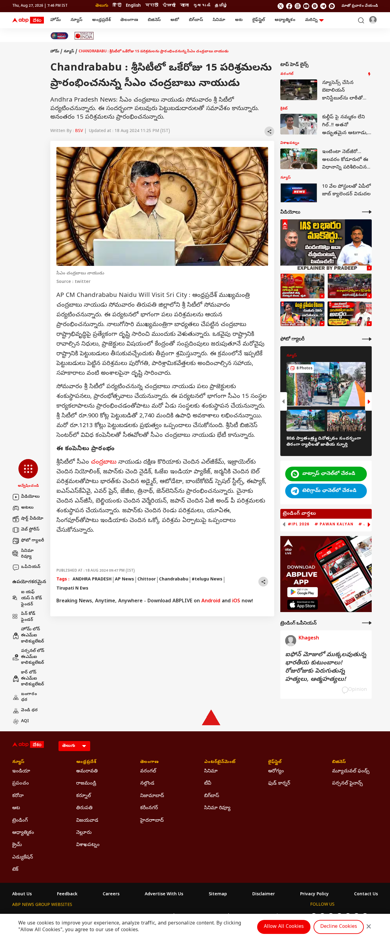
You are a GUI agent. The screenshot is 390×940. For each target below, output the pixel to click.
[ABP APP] (302, 592)
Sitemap (218, 895)
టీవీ (207, 783)
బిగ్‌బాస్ (196, 20)
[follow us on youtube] (306, 6)
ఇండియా (21, 771)
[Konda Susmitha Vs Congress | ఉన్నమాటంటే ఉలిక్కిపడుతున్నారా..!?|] (302, 313)
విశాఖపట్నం (88, 845)
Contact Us (366, 895)
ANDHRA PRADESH (92, 580)
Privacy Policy (314, 895)
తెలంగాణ (129, 20)
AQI (25, 721)
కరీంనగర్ (149, 808)
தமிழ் (221, 6)
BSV (79, 131)
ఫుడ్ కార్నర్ (279, 783)
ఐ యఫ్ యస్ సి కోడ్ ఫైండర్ (31, 598)
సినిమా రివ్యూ (27, 554)
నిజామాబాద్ (152, 796)
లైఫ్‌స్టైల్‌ (258, 20)
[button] (28, 474)
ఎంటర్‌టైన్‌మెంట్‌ (220, 762)
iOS (236, 601)
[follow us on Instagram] (314, 6)
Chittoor (146, 580)
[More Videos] (367, 212)
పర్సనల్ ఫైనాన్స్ (347, 783)
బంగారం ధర (29, 697)
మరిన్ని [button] (311, 20)
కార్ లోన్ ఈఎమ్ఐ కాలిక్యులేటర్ (32, 679)
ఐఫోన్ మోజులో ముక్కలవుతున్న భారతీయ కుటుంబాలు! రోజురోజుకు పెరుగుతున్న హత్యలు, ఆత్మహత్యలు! (325, 667)
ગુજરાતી (201, 6)
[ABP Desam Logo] (28, 20)
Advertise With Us (164, 895)
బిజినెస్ (154, 20)
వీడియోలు (30, 497)
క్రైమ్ (17, 845)
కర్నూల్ (83, 796)
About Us (22, 895)
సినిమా (219, 20)
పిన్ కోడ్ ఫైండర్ (28, 617)
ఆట (239, 20)
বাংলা (184, 6)
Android (210, 601)
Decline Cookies (338, 927)
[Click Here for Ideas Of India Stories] (84, 36)
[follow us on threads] (297, 6)
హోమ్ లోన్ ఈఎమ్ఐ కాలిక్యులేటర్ (32, 635)
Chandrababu (173, 580)
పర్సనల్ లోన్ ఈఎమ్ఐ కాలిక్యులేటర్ (32, 657)
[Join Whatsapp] (331, 6)
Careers (111, 895)
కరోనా (18, 796)
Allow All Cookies (284, 927)
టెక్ (15, 869)
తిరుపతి (84, 808)
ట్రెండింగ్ (20, 820)
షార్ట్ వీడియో (32, 519)
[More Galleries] (367, 339)
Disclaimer (263, 895)
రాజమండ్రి (86, 783)
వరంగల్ (148, 771)
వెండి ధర (29, 710)
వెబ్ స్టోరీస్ (30, 530)
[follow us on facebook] (289, 6)
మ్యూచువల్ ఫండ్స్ (351, 771)
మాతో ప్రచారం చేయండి (360, 6)
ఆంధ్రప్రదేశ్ (101, 20)
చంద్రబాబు (103, 462)
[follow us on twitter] (280, 6)
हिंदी (117, 6)
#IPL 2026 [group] (299, 524)
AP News (124, 580)
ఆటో (174, 20)
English (133, 6)
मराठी (151, 6)
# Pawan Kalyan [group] (333, 524)
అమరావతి (87, 771)
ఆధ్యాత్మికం (285, 20)
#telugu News (207, 580)
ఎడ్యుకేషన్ (22, 857)
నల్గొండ (147, 783)
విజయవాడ (87, 820)
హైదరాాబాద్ (152, 820)
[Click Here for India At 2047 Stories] (59, 36)
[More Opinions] (367, 623)
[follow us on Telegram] (323, 6)
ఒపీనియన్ (30, 567)
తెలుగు (101, 6)
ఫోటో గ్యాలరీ (32, 541)
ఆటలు (27, 508)
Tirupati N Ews (72, 589)
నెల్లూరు (84, 833)
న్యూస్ (76, 20)
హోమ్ (55, 20)
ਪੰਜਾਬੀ (169, 6)
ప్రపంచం (20, 783)
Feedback (67, 895)
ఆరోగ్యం (276, 771)
